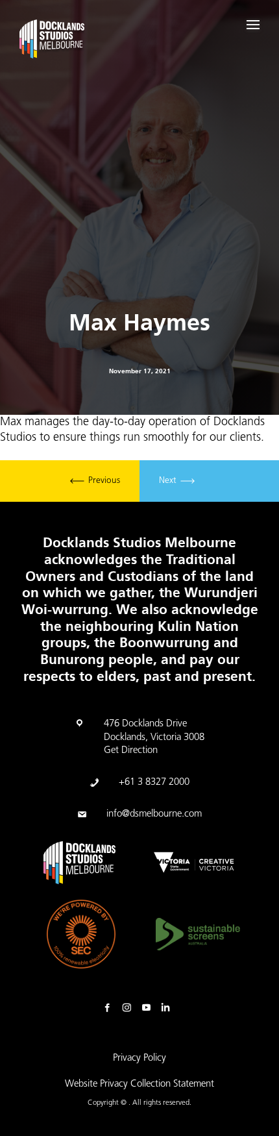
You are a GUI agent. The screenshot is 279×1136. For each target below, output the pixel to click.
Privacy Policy (139, 1058)
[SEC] (81, 934)
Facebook (110, 1008)
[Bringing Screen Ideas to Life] (51, 41)
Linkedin (168, 1008)
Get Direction (131, 751)
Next (169, 481)
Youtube (149, 1008)
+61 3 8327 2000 (154, 782)
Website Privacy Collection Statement (139, 1084)
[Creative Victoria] (194, 862)
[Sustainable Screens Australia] (198, 934)
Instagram (130, 1008)
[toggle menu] (253, 25)
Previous (103, 481)
